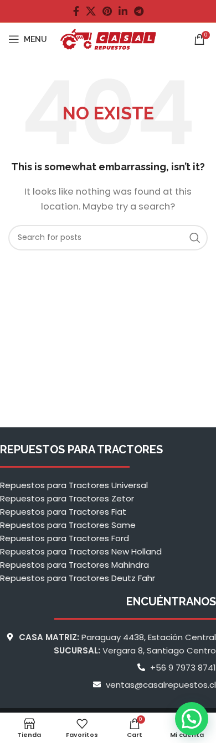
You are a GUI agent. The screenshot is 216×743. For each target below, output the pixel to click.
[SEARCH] (195, 237)
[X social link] (91, 11)
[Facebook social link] (76, 11)
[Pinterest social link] (107, 11)
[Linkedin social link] (123, 11)
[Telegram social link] (139, 11)
